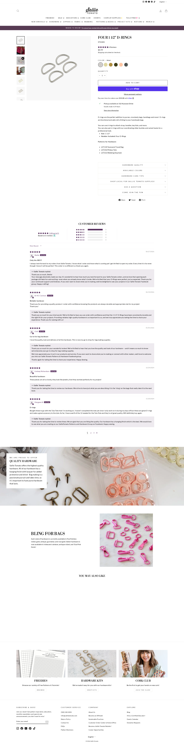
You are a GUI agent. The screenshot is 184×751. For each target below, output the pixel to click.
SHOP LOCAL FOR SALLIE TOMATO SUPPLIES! (132, 181)
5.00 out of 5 (54, 233)
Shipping (101, 52)
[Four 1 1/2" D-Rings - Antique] (33, 629)
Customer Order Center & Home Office (102, 723)
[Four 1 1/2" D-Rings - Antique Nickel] (42, 629)
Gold (106, 65)
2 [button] (90, 433)
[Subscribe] (47, 721)
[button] (103, 47)
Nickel (100, 65)
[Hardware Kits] (92, 663)
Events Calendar (132, 719)
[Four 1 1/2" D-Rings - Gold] (30, 629)
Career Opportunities (96, 730)
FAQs (63, 726)
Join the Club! (143, 690)
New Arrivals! (39, 22)
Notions (138, 22)
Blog (128, 712)
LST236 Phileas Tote (109, 150)
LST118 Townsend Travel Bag (112, 147)
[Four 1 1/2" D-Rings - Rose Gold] (39, 629)
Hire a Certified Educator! (136, 716)
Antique (111, 65)
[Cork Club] (143, 663)
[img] (35, 252)
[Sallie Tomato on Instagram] (17, 728)
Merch (149, 22)
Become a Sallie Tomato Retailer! (100, 726)
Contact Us (65, 723)
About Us (92, 712)
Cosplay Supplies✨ (113, 18)
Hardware (54, 22)
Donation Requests (133, 723)
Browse (41, 690)
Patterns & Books (105, 22)
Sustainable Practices (96, 719)
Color (104, 60)
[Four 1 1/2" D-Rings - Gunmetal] (36, 629)
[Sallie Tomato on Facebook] (22, 728)
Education (71, 18)
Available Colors (132, 170)
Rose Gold (121, 65)
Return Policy (65, 719)
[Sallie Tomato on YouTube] (26, 728)
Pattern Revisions (67, 730)
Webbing (88, 22)
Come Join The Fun (132, 192)
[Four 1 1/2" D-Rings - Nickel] (27, 629)
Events (97, 18)
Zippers (67, 22)
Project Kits (124, 22)
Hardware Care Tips (133, 176)
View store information (111, 110)
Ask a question (132, 187)
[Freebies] (40, 663)
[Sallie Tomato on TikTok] (34, 728)
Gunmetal (116, 65)
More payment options (133, 94)
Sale (60, 18)
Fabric (78, 22)
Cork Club (85, 18)
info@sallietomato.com (69, 716)
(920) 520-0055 (66, 712)
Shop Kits (92, 690)
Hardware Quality (132, 165)
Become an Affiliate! (96, 716)
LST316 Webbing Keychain (111, 153)
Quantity (103, 71)
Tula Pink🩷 (132, 18)
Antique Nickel (126, 65)
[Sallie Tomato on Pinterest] (30, 728)
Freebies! (50, 18)
